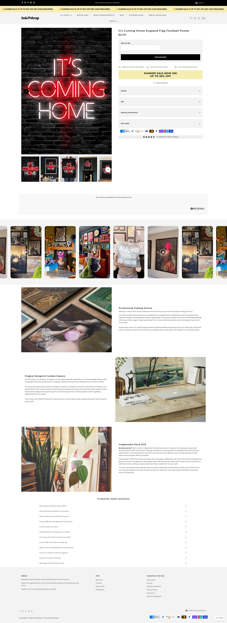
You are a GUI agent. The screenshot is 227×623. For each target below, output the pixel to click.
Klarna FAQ (100, 586)
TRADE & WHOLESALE (158, 15)
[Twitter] (34, 3)
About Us (99, 580)
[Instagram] (25, 3)
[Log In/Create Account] (199, 18)
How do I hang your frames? (50, 558)
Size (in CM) (125, 43)
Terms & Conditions (154, 596)
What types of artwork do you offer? (52, 506)
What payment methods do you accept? (54, 532)
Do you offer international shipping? (53, 542)
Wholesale (100, 590)
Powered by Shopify (51, 618)
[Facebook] (22, 3)
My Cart (149, 583)
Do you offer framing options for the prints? (55, 521)
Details (124, 91)
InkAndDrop (37, 618)
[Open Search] (195, 18)
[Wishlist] (191, 18)
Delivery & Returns (154, 586)
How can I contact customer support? (53, 553)
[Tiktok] (31, 3)
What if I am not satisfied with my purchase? (56, 547)
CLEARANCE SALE (136, 15)
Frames (99, 583)
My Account (151, 580)
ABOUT (113, 21)
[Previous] (71, 3)
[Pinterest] (28, 3)
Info (122, 102)
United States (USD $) (196, 610)
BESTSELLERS (82, 15)
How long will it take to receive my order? (55, 537)
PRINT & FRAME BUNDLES (104, 15)
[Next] (156, 3)
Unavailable (160, 57)
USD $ (200, 3)
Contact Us (151, 593)
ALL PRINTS (65, 15)
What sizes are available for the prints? (54, 511)
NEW (122, 15)
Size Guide (125, 123)
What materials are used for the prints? (54, 516)
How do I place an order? (48, 527)
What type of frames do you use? (51, 563)
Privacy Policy (152, 590)
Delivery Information (129, 112)
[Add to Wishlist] (109, 30)
